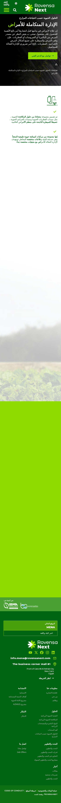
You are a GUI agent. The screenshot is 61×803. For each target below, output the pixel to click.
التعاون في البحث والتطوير (47, 756)
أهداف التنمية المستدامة (17, 696)
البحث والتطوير (50, 744)
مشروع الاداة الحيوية (18, 700)
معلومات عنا (52, 688)
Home (54, 70)
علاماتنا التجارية (51, 693)
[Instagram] (47, 652)
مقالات (54, 771)
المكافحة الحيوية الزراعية (48, 719)
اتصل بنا (22, 744)
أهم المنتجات (52, 730)
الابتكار (23, 711)
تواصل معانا (22, 748)
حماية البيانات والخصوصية (47, 791)
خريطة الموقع (31, 791)
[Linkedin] (53, 652)
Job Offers (21, 752)
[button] (14, 10)
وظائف (54, 700)
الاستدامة (22, 688)
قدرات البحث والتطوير (49, 752)
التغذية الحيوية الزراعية (49, 716)
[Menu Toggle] (6, 10)
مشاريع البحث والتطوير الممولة (45, 760)
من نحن (54, 696)
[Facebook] (42, 652)
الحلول (54, 711)
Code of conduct (14, 791)
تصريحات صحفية (51, 775)
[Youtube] (30, 652)
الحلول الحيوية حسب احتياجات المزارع (38, 18)
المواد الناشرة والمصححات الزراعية (47, 724)
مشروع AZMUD (19, 704)
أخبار (55, 766)
